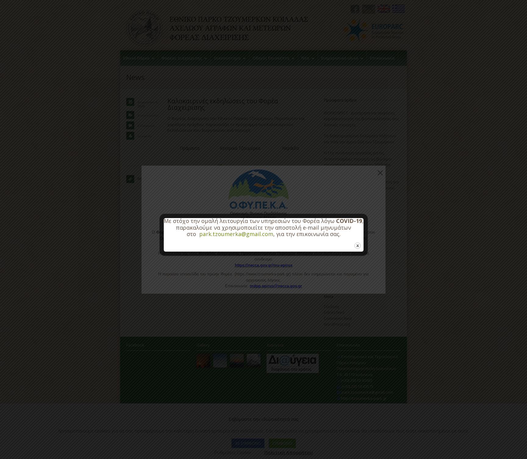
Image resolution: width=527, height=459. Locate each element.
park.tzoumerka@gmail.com (236, 234)
